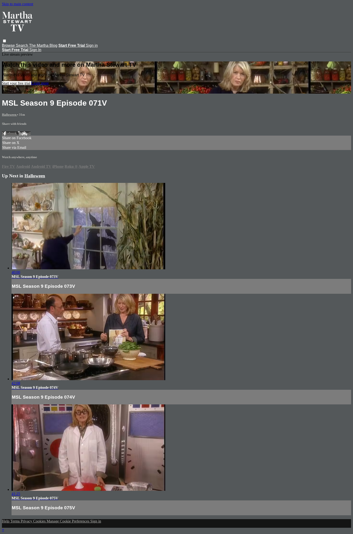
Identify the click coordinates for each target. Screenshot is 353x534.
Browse (9, 45)
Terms (15, 521)
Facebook (10, 133)
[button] (4, 40)
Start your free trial (16, 83)
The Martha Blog (43, 45)
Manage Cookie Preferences (68, 521)
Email (26, 133)
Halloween (9, 114)
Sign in (92, 45)
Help (6, 521)
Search (22, 45)
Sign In (35, 50)
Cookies (40, 521)
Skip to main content (17, 4)
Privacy (27, 521)
